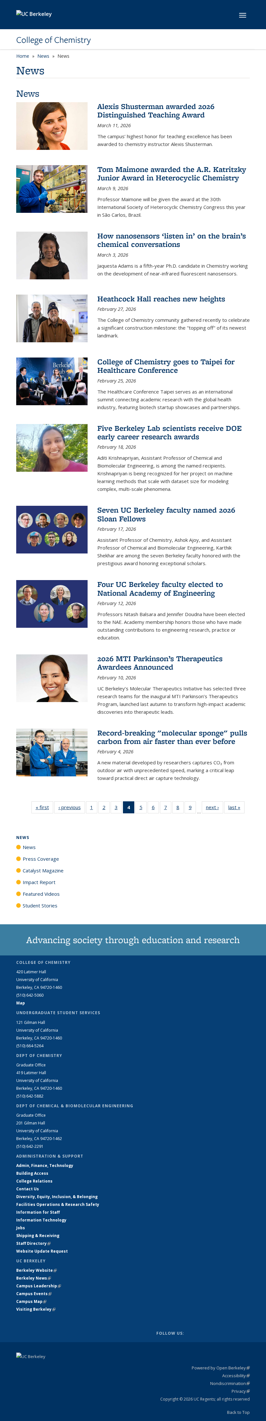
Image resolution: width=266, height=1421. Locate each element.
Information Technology (41, 1220)
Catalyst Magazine (43, 870)
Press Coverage (41, 859)
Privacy (241, 1391)
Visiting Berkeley (35, 1309)
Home (22, 56)
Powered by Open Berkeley (221, 1368)
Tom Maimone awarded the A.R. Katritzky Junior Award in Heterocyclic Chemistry (171, 173)
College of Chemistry (53, 40)
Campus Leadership (38, 1286)
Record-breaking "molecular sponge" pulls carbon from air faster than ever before (172, 737)
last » (236, 807)
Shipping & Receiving (37, 1235)
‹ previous (71, 807)
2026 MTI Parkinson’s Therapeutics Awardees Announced (160, 662)
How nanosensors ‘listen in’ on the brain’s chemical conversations (171, 240)
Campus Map (31, 1301)
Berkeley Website (36, 1270)
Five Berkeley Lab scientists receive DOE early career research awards (169, 432)
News (43, 56)
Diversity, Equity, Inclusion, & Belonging (57, 1196)
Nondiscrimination (230, 1383)
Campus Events (34, 1293)
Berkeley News (33, 1278)
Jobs (20, 1228)
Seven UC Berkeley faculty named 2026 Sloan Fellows (166, 514)
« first (44, 807)
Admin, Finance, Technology (44, 1165)
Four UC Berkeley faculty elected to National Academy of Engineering (160, 588)
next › (214, 807)
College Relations (34, 1181)
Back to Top (238, 1412)
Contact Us (27, 1189)
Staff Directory (33, 1243)
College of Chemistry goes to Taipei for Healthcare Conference (166, 366)
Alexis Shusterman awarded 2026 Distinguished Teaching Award (155, 110)
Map (20, 1003)
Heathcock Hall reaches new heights (161, 299)
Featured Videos (41, 894)
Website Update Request (42, 1251)
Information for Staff (38, 1212)
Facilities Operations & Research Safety (57, 1204)
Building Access (32, 1173)
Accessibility (236, 1375)
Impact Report (39, 882)
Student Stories (40, 905)
